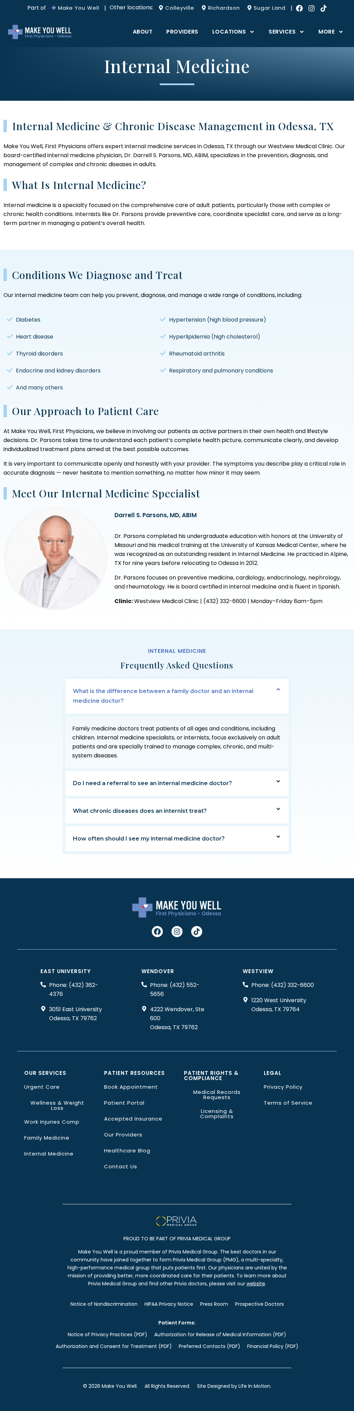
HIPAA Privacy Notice (169, 1304)
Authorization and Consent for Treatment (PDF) (114, 1346)
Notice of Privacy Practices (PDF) (107, 1334)
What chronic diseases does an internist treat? (140, 811)
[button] (177, 696)
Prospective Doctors (259, 1304)
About (143, 32)
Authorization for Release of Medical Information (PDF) (220, 1334)
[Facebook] (299, 8)
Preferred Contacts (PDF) (209, 1346)
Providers (182, 32)
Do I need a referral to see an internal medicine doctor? (152, 783)
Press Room (214, 1304)
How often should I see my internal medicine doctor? (149, 838)
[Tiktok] (323, 8)
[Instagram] (311, 8)
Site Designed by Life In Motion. (234, 1386)
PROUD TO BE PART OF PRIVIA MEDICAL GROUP (177, 1238)
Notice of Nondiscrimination (104, 1304)
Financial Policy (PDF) (272, 1346)
